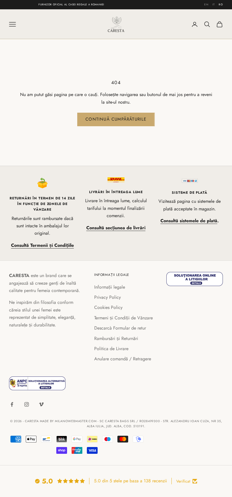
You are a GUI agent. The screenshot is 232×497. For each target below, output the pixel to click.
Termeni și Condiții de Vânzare (123, 318)
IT (213, 4)
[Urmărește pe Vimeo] (41, 404)
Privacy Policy (107, 297)
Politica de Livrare (111, 348)
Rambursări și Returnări (116, 338)
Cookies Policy (108, 307)
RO (221, 4)
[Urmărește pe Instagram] (26, 404)
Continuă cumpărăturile (115, 119)
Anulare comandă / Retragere (122, 359)
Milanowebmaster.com (76, 421)
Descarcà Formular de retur (120, 328)
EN (206, 4)
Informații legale (109, 287)
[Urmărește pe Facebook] (12, 404)
